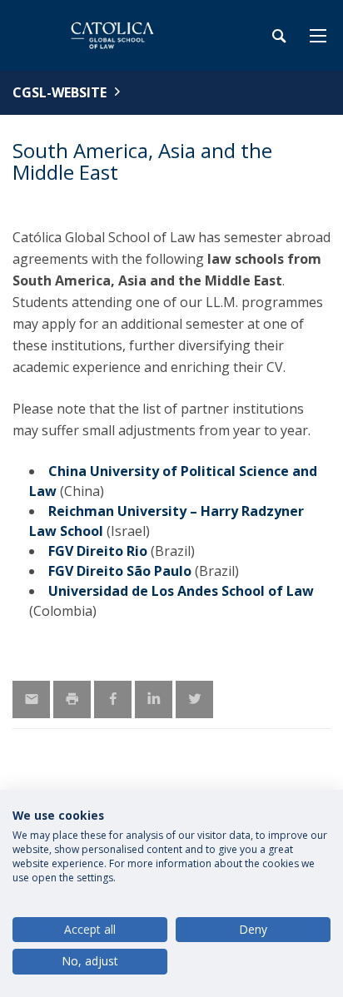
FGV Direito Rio (97, 551)
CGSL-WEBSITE (59, 92)
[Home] (116, 35)
